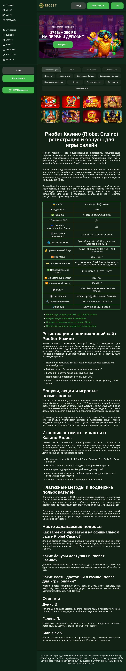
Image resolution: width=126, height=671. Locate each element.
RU (117, 6)
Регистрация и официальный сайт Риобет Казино (71, 314)
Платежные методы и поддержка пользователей (71, 326)
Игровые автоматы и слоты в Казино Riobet (68, 322)
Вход (78, 6)
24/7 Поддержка (20, 90)
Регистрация (98, 6)
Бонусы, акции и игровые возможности (66, 318)
